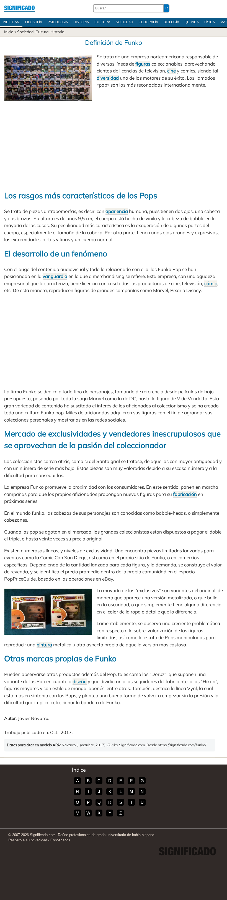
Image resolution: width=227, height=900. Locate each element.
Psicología (58, 22)
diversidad (108, 78)
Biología (171, 22)
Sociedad (124, 22)
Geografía (148, 22)
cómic (210, 283)
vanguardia (55, 276)
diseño (80, 681)
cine (171, 71)
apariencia (116, 211)
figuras (142, 64)
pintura (44, 644)
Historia (81, 22)
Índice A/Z (11, 22)
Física (209, 22)
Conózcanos (60, 840)
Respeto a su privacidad (27, 840)
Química (192, 22)
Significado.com (19, 8)
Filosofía (33, 22)
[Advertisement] (113, 142)
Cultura (102, 22)
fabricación (185, 494)
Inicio (8, 31)
